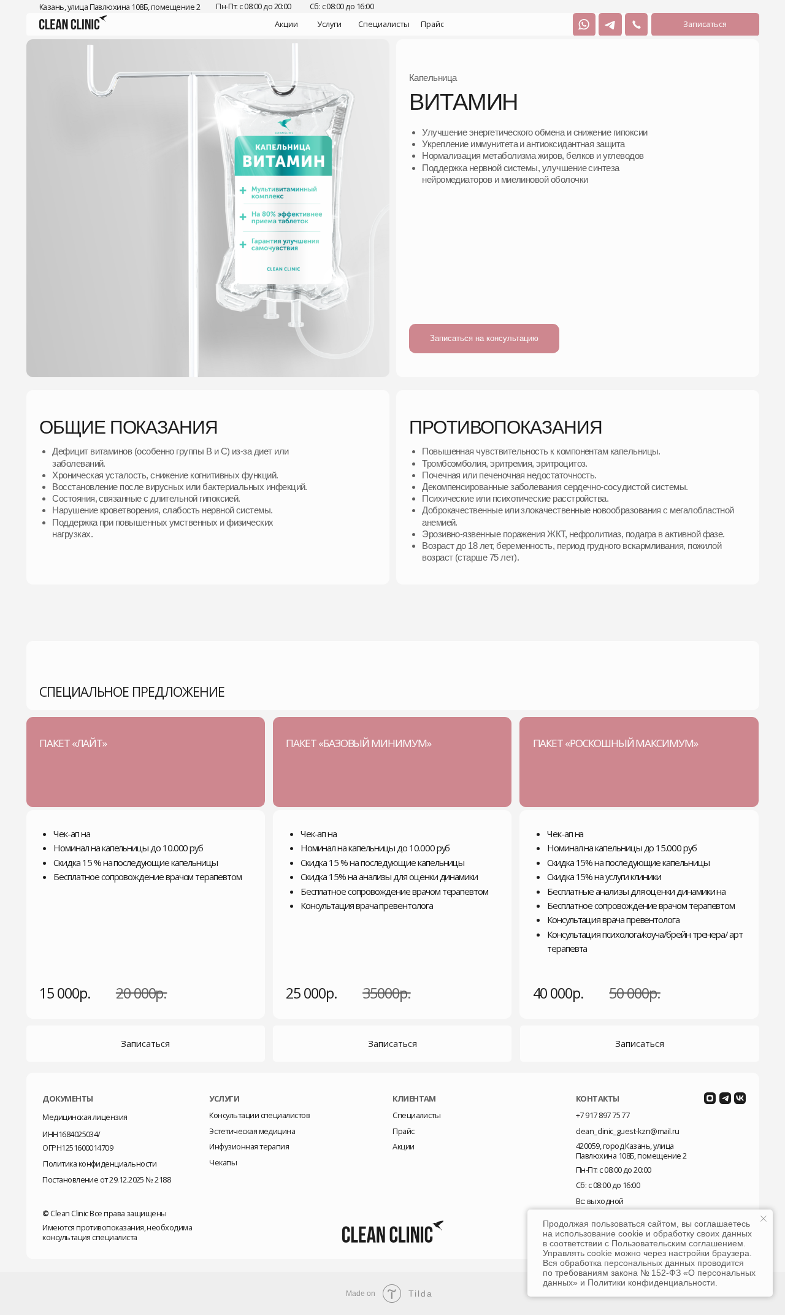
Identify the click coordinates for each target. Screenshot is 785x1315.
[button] (705, 24)
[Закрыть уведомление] (763, 1219)
